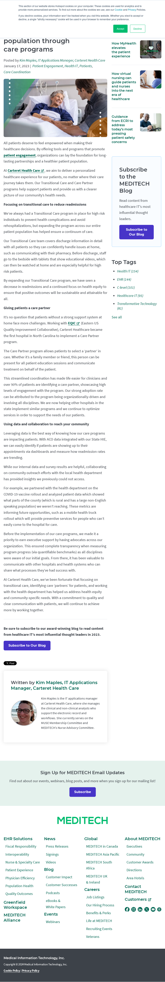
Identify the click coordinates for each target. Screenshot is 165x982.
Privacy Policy (30, 970)
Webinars (53, 921)
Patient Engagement (47, 66)
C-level (126, 287)
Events (51, 914)
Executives (134, 846)
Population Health (19, 885)
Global (91, 838)
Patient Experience (19, 870)
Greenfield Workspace (15, 905)
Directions (134, 870)
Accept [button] (120, 28)
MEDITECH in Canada (102, 846)
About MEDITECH (142, 838)
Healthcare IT (130, 295)
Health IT (71, 66)
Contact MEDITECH (136, 889)
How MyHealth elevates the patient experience (124, 49)
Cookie (119, 9)
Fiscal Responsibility (20, 846)
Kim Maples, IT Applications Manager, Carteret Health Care (62, 60)
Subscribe (82, 792)
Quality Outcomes (19, 893)
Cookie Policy (12, 970)
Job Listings (95, 897)
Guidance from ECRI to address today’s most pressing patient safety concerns (123, 129)
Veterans (92, 936)
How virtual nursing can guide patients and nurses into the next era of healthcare (124, 86)
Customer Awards (140, 862)
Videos (51, 862)
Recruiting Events (99, 928)
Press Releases (57, 846)
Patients (85, 66)
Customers (136, 899)
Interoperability (17, 854)
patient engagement (20, 155)
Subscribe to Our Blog (27, 645)
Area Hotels (135, 878)
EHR (124, 279)
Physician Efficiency (20, 878)
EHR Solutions (18, 838)
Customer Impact (59, 877)
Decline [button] (137, 28)
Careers (92, 889)
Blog (49, 869)
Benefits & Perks (98, 913)
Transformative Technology (137, 306)
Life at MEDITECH (99, 920)
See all (117, 317)
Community (135, 854)
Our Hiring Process (100, 905)
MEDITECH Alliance (15, 918)
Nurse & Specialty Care (22, 862)
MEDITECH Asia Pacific (102, 854)
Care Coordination (17, 72)
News (49, 838)
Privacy (132, 9)
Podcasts (53, 893)
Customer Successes (61, 884)
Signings (52, 854)
